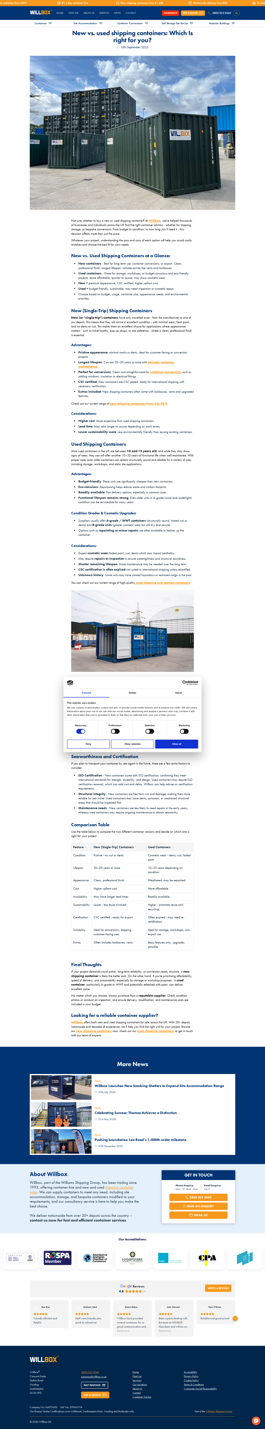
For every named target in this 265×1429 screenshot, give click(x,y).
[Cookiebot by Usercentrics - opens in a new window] (184, 682)
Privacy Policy (191, 1376)
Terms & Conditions (194, 1384)
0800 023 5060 (90, 1372)
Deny (88, 744)
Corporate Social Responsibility (200, 1388)
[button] (29, 1318)
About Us (137, 1388)
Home (135, 1372)
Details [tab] (132, 693)
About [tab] (178, 693)
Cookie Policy (191, 1380)
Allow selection (132, 744)
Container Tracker (141, 1397)
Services (104, 13)
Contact (136, 1393)
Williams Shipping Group (219, 1411)
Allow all (176, 744)
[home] (41, 13)
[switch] (115, 731)
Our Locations (139, 1384)
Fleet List (136, 1376)
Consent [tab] (86, 693)
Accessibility (190, 1372)
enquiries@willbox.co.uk (94, 1376)
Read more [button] (123, 1331)
